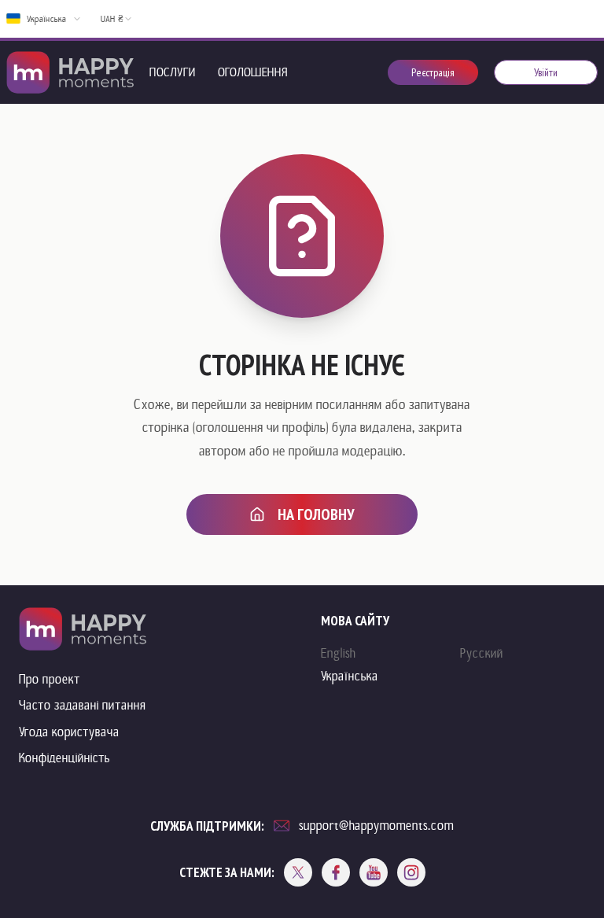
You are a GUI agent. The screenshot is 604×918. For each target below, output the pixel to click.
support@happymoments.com (376, 825)
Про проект (49, 679)
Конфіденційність (64, 758)
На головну (316, 514)
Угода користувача (69, 732)
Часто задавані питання (82, 705)
